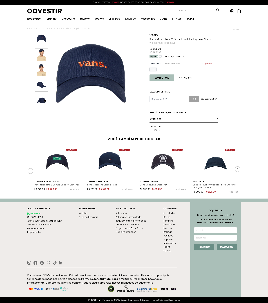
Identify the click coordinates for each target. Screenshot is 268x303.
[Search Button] (217, 9)
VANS (154, 35)
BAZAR (190, 18)
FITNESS (176, 18)
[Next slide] (237, 169)
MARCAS (85, 18)
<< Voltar (237, 29)
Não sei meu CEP (209, 99)
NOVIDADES (34, 18)
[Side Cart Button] (239, 11)
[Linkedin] (60, 263)
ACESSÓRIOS (148, 18)
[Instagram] (29, 263)
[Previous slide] (30, 171)
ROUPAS (99, 18)
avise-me (162, 78)
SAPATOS (130, 18)
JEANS (163, 18)
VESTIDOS (114, 18)
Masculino (41, 28)
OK (194, 99)
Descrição (156, 118)
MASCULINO (68, 18)
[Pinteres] (42, 263)
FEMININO (51, 18)
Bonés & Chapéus (72, 28)
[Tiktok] (55, 263)
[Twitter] (48, 263)
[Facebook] (35, 263)
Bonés (87, 28)
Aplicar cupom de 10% (173, 56)
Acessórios (54, 28)
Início (30, 28)
